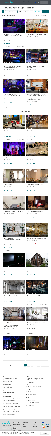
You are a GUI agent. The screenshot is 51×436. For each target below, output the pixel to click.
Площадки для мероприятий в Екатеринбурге (35, 378)
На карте (46, 11)
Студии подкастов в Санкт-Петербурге (10, 412)
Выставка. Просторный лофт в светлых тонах (14, 295)
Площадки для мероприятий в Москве (10, 378)
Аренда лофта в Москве (7, 382)
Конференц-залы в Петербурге (9, 401)
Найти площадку (18, 2)
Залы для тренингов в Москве (8, 379)
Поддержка (30, 1)
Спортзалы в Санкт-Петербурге (9, 414)
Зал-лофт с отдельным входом (11, 130)
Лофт (32, 11)
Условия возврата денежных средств (34, 403)
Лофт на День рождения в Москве (9, 386)
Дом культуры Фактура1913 (33, 295)
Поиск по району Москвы (8, 389)
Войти (45, 2)
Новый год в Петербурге (7, 405)
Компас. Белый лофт (8, 238)
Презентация (26, 11)
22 (38, 365)
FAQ (28, 396)
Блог (28, 397)
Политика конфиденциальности (33, 402)
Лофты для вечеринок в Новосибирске (34, 386)
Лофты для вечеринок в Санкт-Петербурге (11, 403)
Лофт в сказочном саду (9, 352)
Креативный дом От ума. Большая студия (36, 322)
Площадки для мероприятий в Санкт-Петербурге (12, 398)
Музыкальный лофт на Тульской (11, 34)
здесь (28, 432)
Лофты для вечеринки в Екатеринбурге (34, 379)
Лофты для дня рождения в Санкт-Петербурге (11, 406)
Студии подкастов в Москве (8, 392)
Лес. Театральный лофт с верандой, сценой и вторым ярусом (18, 157)
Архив (24, 426)
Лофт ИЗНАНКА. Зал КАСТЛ (10, 94)
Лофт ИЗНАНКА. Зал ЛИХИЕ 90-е (11, 65)
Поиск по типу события (31, 394)
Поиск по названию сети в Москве (9, 390)
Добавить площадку (25, 2)
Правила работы (30, 392)
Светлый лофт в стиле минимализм (35, 184)
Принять (45, 433)
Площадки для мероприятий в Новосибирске (35, 384)
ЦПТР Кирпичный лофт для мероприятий (36, 269)
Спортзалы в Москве (7, 393)
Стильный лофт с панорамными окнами (36, 157)
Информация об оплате (31, 400)
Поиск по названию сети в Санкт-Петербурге (11, 411)
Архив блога (29, 399)
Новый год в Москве (7, 384)
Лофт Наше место (8, 184)
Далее (45, 365)
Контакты (29, 391)
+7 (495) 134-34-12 (8, 428)
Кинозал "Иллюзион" (8, 269)
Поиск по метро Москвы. (7, 387)
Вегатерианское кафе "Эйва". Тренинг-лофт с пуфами (39, 352)
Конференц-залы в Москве (8, 381)
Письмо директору (30, 405)
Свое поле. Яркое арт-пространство (35, 211)
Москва (11, 4)
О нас (34, 424)
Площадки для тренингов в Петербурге (10, 400)
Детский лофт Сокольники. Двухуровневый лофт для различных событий (21, 211)
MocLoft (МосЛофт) (8, 322)
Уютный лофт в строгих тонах (34, 65)
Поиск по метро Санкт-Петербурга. (9, 408)
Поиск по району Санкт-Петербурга (9, 409)
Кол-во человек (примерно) (40, 11)
